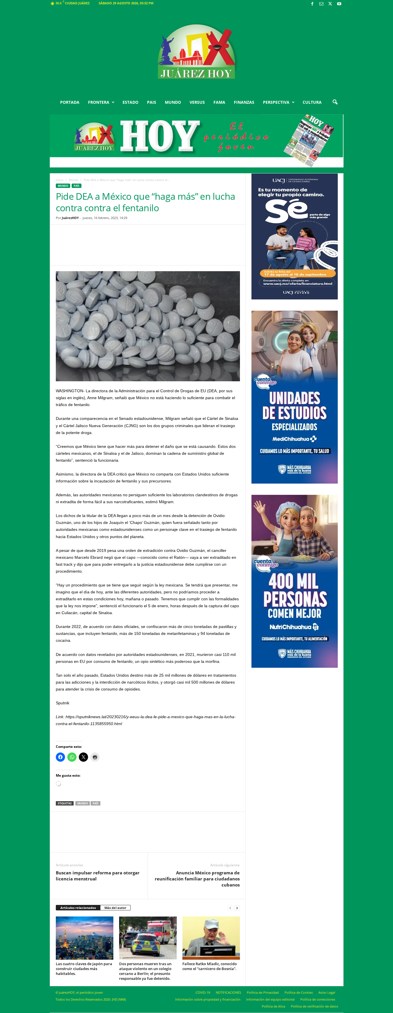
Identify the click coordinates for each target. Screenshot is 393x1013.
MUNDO (173, 102)
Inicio (59, 180)
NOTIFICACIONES (228, 992)
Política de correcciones (317, 999)
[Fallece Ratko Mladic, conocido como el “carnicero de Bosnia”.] (211, 938)
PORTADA (69, 102)
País (76, 186)
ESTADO (130, 102)
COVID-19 (203, 992)
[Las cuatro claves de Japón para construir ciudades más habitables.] (84, 938)
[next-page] (237, 908)
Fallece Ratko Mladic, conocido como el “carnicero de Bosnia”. (209, 966)
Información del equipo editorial (270, 999)
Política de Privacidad (263, 992)
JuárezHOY (70, 218)
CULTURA (312, 102)
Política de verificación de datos (314, 1006)
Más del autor (115, 908)
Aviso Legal (326, 992)
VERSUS (197, 102)
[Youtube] (339, 4)
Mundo (73, 180)
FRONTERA (98, 102)
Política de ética (273, 1006)
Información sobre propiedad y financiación (208, 999)
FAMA (219, 102)
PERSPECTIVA (276, 102)
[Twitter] (330, 4)
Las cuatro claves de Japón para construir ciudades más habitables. (84, 968)
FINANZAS (244, 102)
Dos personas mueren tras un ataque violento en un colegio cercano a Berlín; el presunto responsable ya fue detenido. (145, 971)
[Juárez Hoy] (197, 51)
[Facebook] (312, 4)
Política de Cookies (299, 992)
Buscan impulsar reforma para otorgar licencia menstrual (98, 876)
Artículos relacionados (78, 908)
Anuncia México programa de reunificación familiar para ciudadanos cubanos (197, 879)
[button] (335, 102)
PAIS (151, 102)
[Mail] (321, 4)
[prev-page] (230, 908)
